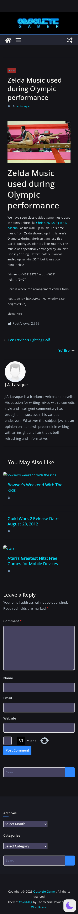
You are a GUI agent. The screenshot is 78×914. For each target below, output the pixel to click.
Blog (12, 70)
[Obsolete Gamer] (8, 40)
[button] (69, 905)
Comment (12, 621)
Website (9, 718)
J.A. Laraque (23, 106)
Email (7, 698)
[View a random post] (70, 40)
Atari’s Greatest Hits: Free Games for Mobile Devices (32, 560)
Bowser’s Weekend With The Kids (34, 487)
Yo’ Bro (64, 350)
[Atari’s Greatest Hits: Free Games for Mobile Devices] (8, 548)
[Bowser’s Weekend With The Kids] (29, 475)
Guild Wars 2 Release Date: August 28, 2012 (33, 521)
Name (8, 678)
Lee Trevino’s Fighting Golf (29, 340)
